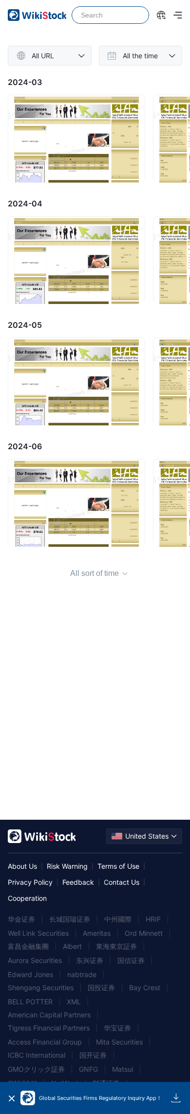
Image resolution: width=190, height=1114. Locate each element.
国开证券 (93, 1055)
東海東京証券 (116, 946)
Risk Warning (67, 866)
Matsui (122, 1069)
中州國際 (118, 919)
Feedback (78, 882)
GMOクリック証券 (36, 1069)
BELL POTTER (30, 1001)
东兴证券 (89, 960)
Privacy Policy (30, 882)
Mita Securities (119, 1042)
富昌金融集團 (28, 946)
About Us (22, 866)
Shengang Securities (41, 987)
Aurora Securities (35, 960)
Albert (72, 946)
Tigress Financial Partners (49, 1028)
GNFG (88, 1069)
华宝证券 (117, 1028)
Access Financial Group (45, 1042)
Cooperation (27, 898)
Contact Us (121, 882)
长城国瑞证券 (69, 919)
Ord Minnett (144, 933)
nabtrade (81, 974)
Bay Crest (144, 987)
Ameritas (97, 933)
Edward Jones (30, 974)
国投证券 (101, 987)
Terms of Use (118, 866)
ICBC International (36, 1055)
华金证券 (21, 919)
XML (74, 1001)
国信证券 (131, 960)
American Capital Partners (49, 1015)
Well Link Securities (38, 933)
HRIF (153, 919)
